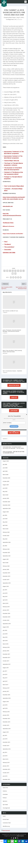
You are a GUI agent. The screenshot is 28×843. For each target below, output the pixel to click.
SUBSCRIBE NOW (14, 426)
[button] (14, 416)
